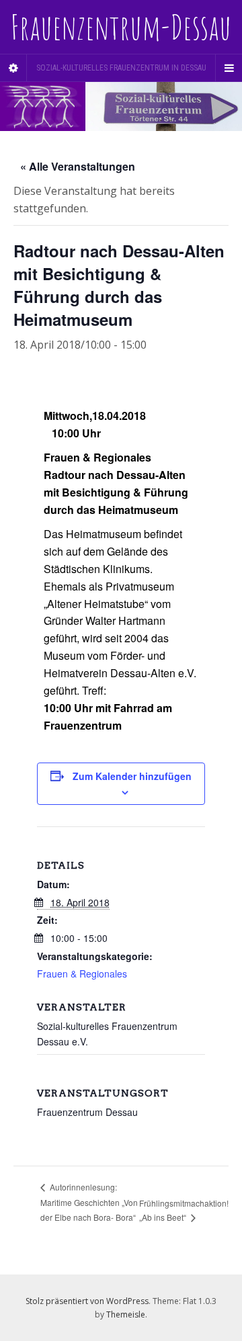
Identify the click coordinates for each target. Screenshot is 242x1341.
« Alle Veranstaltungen (77, 166)
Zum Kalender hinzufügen (132, 776)
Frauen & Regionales (82, 973)
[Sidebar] (13, 67)
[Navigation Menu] (228, 67)
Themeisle (125, 1314)
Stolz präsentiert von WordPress (87, 1301)
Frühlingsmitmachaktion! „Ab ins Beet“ (184, 1210)
